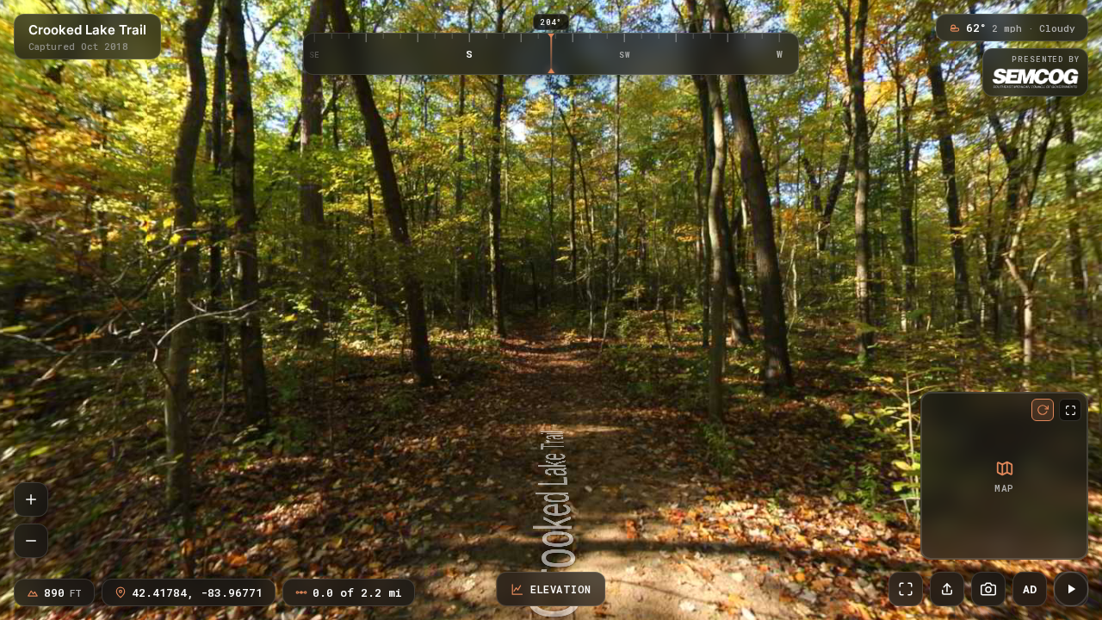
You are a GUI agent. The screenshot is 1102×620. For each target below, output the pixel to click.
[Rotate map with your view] (1042, 410)
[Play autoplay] (1071, 589)
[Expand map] (1070, 410)
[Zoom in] (31, 499)
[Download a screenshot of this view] (988, 589)
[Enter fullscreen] (905, 589)
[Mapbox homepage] (937, 543)
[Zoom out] (31, 541)
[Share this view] (947, 589)
